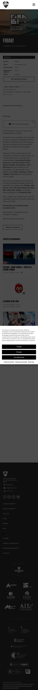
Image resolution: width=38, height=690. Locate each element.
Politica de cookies (9, 362)
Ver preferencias (19, 357)
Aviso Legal (31, 362)
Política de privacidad (21, 362)
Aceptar (19, 346)
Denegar (19, 352)
